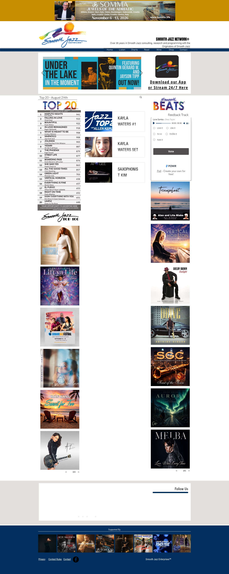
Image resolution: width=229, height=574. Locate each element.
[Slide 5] (82, 516)
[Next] (141, 73)
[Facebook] (76, 559)
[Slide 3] (91, 516)
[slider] (187, 123)
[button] (122, 49)
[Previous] (43, 73)
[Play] (154, 123)
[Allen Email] (60, 208)
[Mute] (184, 123)
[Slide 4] (78, 516)
